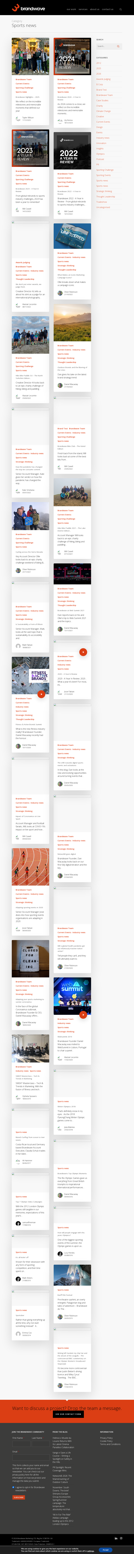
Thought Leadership (25, 279)
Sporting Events (103, 175)
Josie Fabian (69, 691)
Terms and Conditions (110, 1444)
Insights (100, 148)
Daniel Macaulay (71, 384)
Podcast (100, 159)
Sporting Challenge (24, 87)
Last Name (38, 1437)
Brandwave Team (24, 79)
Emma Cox (27, 1332)
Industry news (37, 271)
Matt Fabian (27, 645)
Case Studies (102, 100)
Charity (99, 105)
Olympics (100, 153)
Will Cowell (26, 209)
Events (99, 132)
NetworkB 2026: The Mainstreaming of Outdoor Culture (62, 1479)
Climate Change (103, 111)
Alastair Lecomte (29, 304)
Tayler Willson (28, 117)
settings (90, 1551)
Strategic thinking (66, 265)
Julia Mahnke (69, 1127)
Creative (100, 116)
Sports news (21, 92)
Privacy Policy (106, 1437)
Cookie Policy (106, 1441)
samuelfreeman (29, 1222)
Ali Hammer (27, 1160)
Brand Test (63, 428)
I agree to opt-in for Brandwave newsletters (30, 1489)
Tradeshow (101, 201)
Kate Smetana (28, 490)
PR (97, 164)
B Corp (99, 84)
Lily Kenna (68, 120)
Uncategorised (103, 207)
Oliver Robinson (70, 292)
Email (15, 1451)
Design (99, 127)
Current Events (22, 83)
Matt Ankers (27, 1278)
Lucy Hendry (69, 1253)
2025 (98, 68)
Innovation (101, 143)
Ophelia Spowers (29, 1096)
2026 (98, 73)
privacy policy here (20, 1474)
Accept (105, 1550)
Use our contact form (68, 1414)
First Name (18, 1437)
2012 (98, 63)
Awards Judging (23, 262)
